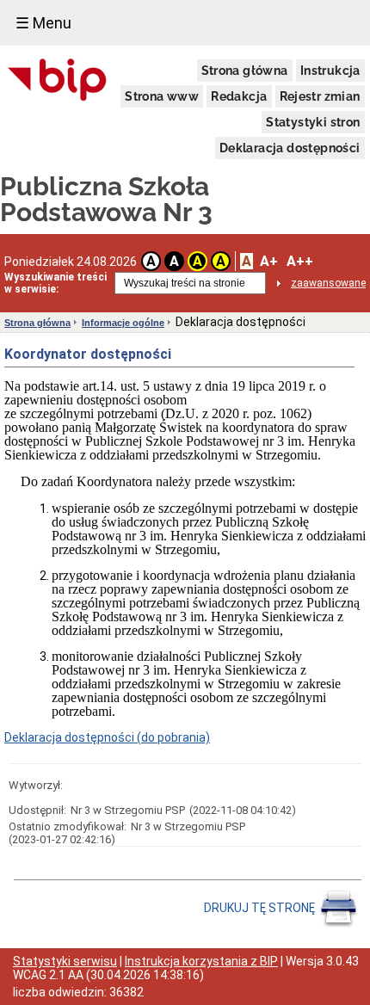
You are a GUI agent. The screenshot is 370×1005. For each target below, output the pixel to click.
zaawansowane (328, 283)
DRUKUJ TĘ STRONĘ (261, 908)
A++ (300, 261)
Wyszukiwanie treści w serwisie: (55, 283)
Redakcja (239, 96)
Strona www (162, 96)
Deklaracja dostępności (290, 148)
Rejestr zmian (320, 96)
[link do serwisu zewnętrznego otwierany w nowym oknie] (57, 81)
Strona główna (244, 70)
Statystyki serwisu (65, 961)
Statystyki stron (313, 122)
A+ (269, 261)
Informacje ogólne (123, 323)
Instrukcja (330, 70)
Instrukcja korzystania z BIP (201, 961)
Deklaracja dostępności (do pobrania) (107, 737)
